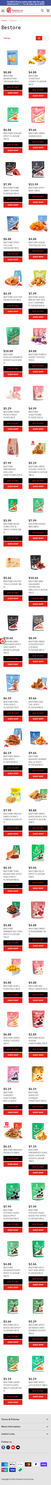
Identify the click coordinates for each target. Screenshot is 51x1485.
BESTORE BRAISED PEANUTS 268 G (12, 1151)
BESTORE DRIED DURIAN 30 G (37, 134)
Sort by (7, 38)
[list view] (45, 38)
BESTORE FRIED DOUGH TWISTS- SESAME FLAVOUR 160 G (38, 470)
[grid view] (39, 38)
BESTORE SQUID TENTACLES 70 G (37, 244)
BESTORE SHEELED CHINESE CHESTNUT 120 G (37, 1096)
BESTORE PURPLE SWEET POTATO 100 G (38, 357)
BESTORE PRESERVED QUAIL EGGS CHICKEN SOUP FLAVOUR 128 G (38, 1155)
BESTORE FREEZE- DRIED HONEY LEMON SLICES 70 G (12, 817)
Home (4, 20)
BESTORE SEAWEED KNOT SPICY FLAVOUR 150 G (11, 1271)
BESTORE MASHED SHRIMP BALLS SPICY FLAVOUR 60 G (38, 760)
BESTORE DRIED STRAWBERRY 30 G (37, 931)
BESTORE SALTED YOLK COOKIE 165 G (12, 584)
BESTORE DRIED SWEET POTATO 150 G (11, 1041)
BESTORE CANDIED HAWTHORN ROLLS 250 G (9, 1096)
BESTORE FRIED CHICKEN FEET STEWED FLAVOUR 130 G (37, 645)
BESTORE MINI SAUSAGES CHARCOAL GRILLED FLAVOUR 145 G (38, 587)
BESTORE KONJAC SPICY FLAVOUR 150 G (12, 136)
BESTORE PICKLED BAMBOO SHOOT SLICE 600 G (12, 358)
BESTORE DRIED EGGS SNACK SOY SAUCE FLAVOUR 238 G (38, 817)
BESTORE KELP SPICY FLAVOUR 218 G (37, 874)
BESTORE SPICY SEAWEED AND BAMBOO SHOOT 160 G (37, 1329)
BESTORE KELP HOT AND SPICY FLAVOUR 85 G (37, 1270)
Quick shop (13, 93)
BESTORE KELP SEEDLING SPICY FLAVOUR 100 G (12, 1328)
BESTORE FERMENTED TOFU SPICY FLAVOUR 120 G (12, 932)
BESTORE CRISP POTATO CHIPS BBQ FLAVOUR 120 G (12, 1386)
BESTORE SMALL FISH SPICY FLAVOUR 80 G (12, 759)
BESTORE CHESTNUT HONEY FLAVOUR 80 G (37, 80)
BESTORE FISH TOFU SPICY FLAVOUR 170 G (11, 705)
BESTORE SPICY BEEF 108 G (37, 189)
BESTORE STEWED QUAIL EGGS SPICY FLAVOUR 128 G (11, 1214)
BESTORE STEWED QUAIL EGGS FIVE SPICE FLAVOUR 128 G (37, 1214)
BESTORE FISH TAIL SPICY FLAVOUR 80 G (36, 705)
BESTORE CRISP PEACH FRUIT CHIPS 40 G (11, 415)
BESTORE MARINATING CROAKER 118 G (11, 79)
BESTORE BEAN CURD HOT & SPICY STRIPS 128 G (12, 528)
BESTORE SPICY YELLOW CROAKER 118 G (11, 245)
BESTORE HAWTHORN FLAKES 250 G (36, 415)
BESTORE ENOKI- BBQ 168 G (37, 525)
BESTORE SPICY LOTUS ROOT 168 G (38, 1383)
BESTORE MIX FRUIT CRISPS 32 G (38, 987)
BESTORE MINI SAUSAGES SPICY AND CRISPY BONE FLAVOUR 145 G (12, 647)
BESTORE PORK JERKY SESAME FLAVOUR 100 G (11, 190)
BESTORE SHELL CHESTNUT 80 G (11, 987)
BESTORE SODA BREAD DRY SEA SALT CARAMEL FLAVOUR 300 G (37, 301)
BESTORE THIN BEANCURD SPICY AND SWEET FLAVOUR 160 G (12, 875)
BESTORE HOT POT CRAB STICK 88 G (12, 298)
